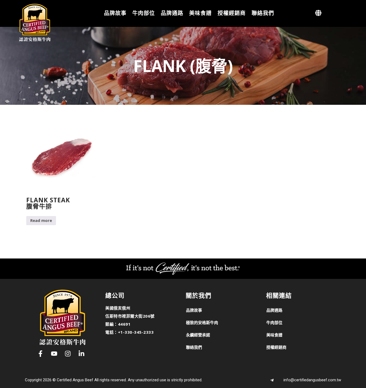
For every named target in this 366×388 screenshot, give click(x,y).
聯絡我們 (263, 12)
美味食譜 (200, 12)
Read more (41, 220)
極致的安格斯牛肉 (202, 322)
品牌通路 (172, 12)
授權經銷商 (232, 12)
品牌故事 (115, 12)
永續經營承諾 (198, 334)
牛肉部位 (143, 12)
